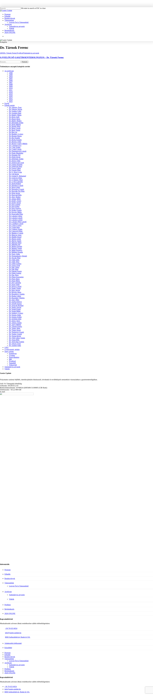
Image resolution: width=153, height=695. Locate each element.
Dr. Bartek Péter (14, 126)
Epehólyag (13, 353)
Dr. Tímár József (15, 330)
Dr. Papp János (14, 279)
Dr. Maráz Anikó (15, 239)
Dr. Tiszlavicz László (16, 332)
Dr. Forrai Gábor (15, 168)
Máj (10, 359)
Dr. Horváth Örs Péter (17, 191)
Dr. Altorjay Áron (15, 107)
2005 (2, 53)
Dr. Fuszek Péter (15, 170)
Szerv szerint (9, 351)
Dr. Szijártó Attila (15, 319)
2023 (11, 98)
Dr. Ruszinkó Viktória (17, 298)
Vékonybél (13, 365)
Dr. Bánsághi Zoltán (16, 123)
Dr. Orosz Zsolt (14, 265)
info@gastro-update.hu (13, 633)
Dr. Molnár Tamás (15, 248)
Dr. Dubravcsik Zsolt (16, 163)
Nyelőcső (20, 53)
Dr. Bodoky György (16, 134)
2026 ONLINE (9, 613)
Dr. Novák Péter (14, 258)
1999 (11, 75)
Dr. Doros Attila (14, 161)
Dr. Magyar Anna (15, 235)
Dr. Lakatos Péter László (17, 222)
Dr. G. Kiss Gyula (15, 172)
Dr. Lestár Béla (14, 227)
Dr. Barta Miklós (15, 125)
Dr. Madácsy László (16, 233)
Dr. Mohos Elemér (15, 246)
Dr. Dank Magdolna (16, 153)
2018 (11, 92)
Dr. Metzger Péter (15, 243)
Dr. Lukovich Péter (16, 231)
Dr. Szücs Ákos (14, 321)
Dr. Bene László (14, 128)
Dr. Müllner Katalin (16, 252)
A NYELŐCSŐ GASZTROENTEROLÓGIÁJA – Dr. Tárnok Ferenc (32, 57)
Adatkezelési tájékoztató (13, 643)
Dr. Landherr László (16, 224)
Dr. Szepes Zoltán (15, 317)
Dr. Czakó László (15, 149)
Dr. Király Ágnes (15, 201)
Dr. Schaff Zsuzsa (15, 304)
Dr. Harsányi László (16, 185)
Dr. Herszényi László (16, 189)
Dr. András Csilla (15, 111)
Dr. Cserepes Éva (15, 145)
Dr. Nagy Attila (14, 254)
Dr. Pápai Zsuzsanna (16, 277)
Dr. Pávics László (15, 286)
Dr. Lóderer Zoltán (15, 229)
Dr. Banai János (14, 119)
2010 (11, 88)
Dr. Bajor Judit (14, 117)
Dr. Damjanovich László (17, 151)
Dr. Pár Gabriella (15, 283)
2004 (11, 77)
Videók (7, 369)
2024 (11, 100)
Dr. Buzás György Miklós (18, 144)
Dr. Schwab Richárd (16, 305)
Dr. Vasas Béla (14, 340)
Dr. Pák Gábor (14, 267)
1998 (11, 73)
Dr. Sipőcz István (15, 307)
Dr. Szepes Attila (15, 315)
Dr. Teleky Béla (14, 328)
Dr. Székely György (16, 313)
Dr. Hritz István (14, 193)
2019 (11, 94)
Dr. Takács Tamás (15, 323)
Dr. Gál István (14, 174)
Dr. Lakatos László (15, 218)
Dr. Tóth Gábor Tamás (17, 338)
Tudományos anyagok (31, 53)
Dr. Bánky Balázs (15, 121)
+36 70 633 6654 (11, 628)
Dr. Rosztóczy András (17, 294)
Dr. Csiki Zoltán (14, 147)
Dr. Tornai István (15, 336)
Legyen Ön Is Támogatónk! (19, 586)
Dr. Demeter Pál (14, 155)
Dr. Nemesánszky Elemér (18, 256)
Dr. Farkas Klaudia (15, 165)
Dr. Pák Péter (13, 269)
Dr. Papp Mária (14, 281)
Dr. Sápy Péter (14, 300)
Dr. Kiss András (14, 205)
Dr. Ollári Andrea (15, 264)
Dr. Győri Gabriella (16, 182)
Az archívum (9, 71)
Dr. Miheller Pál (14, 245)
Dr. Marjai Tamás (15, 241)
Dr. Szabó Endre (15, 309)
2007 (11, 82)
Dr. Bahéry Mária (15, 115)
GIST (6, 347)
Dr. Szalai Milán (14, 311)
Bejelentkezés (9, 609)
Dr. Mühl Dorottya (15, 250)
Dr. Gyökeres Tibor (16, 180)
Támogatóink (9, 583)
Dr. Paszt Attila (14, 285)
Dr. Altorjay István (15, 109)
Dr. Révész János (15, 292)
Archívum (8, 592)
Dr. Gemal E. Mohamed (17, 176)
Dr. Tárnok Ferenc (10, 53)
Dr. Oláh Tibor (14, 262)
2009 (11, 86)
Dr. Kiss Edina (14, 206)
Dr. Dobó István (14, 157)
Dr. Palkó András (15, 273)
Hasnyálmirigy (14, 357)
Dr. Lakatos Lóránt (15, 220)
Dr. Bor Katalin (14, 138)
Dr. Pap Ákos (14, 275)
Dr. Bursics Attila (15, 142)
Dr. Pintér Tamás (15, 288)
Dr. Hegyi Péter (14, 187)
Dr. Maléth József (15, 237)
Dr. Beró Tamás (14, 130)
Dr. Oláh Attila (14, 260)
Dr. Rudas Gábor (15, 296)
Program (7, 570)
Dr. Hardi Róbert (15, 184)
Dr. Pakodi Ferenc (15, 271)
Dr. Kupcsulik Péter (16, 214)
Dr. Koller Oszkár (15, 210)
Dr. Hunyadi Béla (15, 195)
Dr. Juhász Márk (15, 199)
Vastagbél (12, 363)
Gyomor (12, 355)
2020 (11, 96)
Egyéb (6, 103)
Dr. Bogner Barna (15, 136)
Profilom (7, 605)
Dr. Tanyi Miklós (15, 325)
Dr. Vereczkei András (16, 342)
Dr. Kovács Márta (15, 212)
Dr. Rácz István (14, 290)
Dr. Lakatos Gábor (15, 216)
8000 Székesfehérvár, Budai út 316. (17, 637)
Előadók (7, 574)
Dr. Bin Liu (13, 132)
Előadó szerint (9, 105)
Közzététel (8, 648)
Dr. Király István (15, 203)
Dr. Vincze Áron (15, 344)
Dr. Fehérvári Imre (15, 166)
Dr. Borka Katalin (15, 140)
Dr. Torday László (15, 334)
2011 (10, 90)
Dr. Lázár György (15, 225)
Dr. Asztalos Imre (15, 113)
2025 (11, 101)
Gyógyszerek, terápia (11, 349)
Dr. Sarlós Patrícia (15, 302)
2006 (11, 80)
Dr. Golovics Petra (15, 178)
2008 (11, 84)
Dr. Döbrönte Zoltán (16, 159)
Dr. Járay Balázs (14, 197)
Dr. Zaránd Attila (15, 345)
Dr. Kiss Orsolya (15, 208)
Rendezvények (9, 578)
